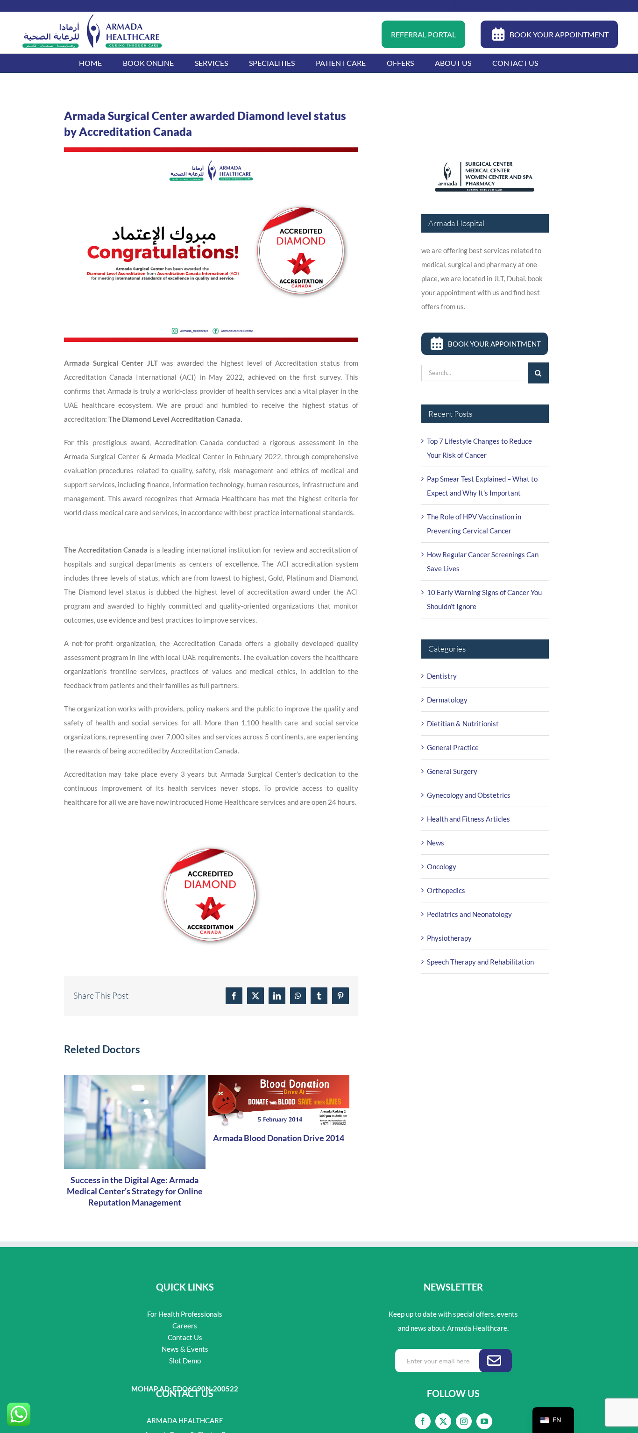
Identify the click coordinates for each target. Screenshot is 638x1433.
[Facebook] (423, 1421)
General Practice (453, 747)
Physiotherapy (449, 938)
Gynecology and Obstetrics (468, 795)
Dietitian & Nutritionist (463, 723)
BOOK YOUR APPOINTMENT (559, 34)
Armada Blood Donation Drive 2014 (278, 1138)
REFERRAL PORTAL (423, 34)
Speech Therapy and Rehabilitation (480, 962)
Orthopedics (446, 890)
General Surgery (452, 771)
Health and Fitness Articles (468, 819)
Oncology (441, 866)
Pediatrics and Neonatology (469, 914)
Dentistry (442, 676)
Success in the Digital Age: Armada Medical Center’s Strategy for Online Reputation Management (135, 1191)
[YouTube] (484, 1421)
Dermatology (447, 699)
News (435, 842)
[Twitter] (443, 1421)
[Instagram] (464, 1421)
